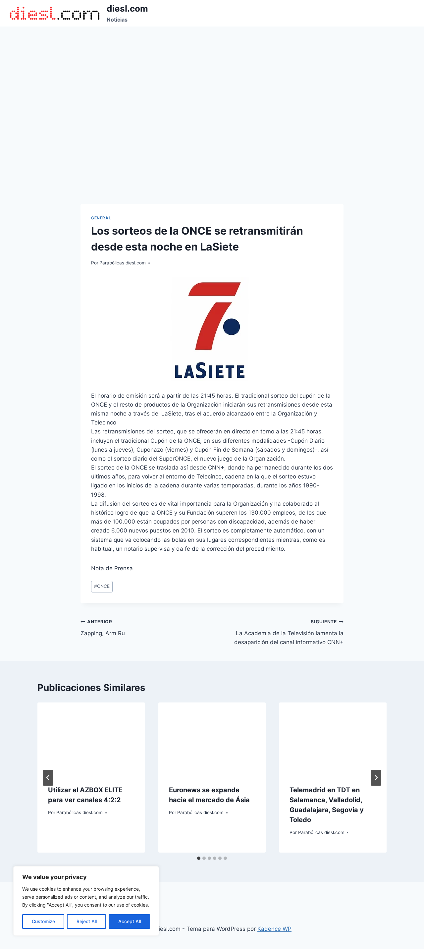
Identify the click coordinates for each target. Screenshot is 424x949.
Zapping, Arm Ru (102, 628)
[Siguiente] (376, 778)
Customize (43, 921)
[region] (86, 901)
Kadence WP (274, 928)
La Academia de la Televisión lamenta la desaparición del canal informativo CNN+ (289, 632)
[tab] (198, 858)
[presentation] (91, 738)
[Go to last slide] (48, 778)
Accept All (129, 921)
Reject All (87, 921)
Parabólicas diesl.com (122, 262)
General (101, 217)
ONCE (102, 586)
